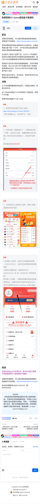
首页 (4, 7)
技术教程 (19, 7)
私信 (35, 28)
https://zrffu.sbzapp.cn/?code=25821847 (16, 111)
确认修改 (35, 446)
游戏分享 (11, 7)
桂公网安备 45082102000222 (21, 492)
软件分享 (27, 7)
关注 (28, 28)
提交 (35, 470)
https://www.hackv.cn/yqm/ (27, 41)
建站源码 (36, 7)
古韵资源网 (25, 487)
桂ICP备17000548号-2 (20, 489)
